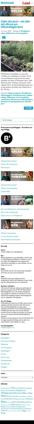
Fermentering (28, 388)
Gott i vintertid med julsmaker (10, 239)
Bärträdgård (5, 338)
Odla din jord (5, 167)
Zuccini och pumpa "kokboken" (15, 410)
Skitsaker (8, 406)
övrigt (3, 413)
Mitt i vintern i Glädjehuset (9, 212)
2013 (2, 388)
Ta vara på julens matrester (10, 236)
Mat (3, 401)
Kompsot (4, 102)
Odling (17, 405)
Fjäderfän (3, 390)
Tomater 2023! (5, 191)
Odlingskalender (6, 360)
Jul (26, 396)
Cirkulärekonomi (19, 95)
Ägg (23, 411)
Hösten (9, 396)
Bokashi (5, 388)
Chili (13, 388)
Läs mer (29, 108)
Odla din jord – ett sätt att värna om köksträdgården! (15, 24)
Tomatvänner (4, 408)
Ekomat (21, 388)
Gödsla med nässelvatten (9, 164)
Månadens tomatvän (5, 404)
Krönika (3, 354)
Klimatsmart (16, 99)
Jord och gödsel (21, 33)
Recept (3, 407)
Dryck (16, 388)
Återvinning (28, 410)
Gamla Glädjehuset (18, 390)
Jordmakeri (5, 99)
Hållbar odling (27, 393)
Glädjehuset (6, 393)
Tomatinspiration (20, 407)
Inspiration (15, 396)
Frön (8, 390)
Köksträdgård (27, 99)
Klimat (2, 399)
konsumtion (8, 399)
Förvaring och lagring (8, 341)
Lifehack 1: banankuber (8, 233)
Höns (3, 395)
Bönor (8, 388)
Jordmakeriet (22, 396)
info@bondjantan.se (7, 327)
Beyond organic (14, 93)
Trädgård (4, 367)
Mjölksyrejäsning (26, 402)
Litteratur (29, 399)
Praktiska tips (5, 364)
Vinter (3, 411)
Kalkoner (30, 396)
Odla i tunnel (5, 357)
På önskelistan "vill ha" (25, 404)
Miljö (18, 402)
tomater (13, 407)
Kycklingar (16, 399)
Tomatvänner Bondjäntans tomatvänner (20, 408)
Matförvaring (9, 402)
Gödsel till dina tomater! (9, 161)
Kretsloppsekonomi (16, 102)
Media (15, 402)
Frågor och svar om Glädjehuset (11, 215)
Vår (6, 411)
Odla (13, 404)
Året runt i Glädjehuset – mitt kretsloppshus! (15, 209)
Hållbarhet (10, 33)
